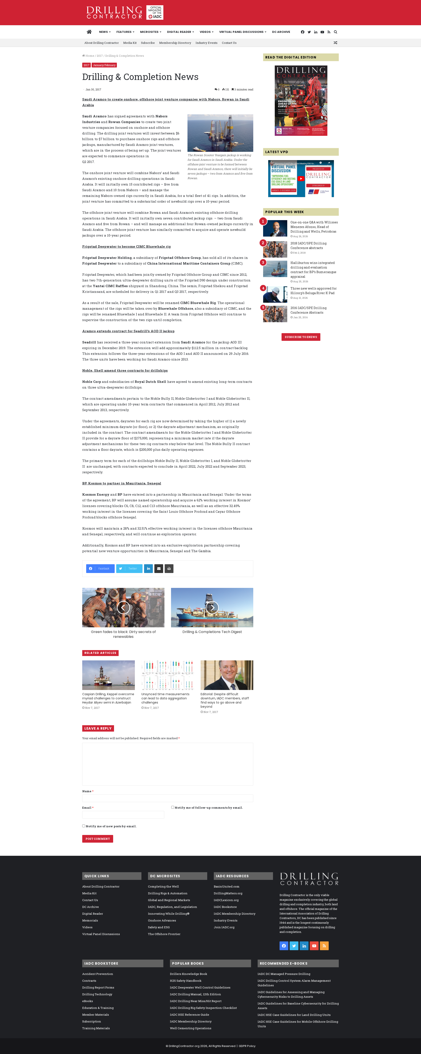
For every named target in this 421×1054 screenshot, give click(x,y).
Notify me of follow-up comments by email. (209, 808)
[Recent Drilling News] (301, 135)
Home (89, 56)
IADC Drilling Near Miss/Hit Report (195, 1001)
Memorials (90, 920)
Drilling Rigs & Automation (167, 893)
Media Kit (130, 43)
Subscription (91, 1021)
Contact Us (229, 43)
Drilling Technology (97, 994)
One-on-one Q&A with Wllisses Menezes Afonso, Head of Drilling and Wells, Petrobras (314, 226)
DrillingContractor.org (184, 1046)
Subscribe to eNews (301, 337)
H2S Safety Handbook (186, 981)
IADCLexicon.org (226, 900)
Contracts (89, 981)
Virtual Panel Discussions (241, 32)
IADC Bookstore (225, 907)
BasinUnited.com (226, 886)
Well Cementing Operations (190, 1028)
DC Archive (281, 32)
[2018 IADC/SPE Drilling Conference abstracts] (275, 249)
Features (124, 32)
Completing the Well (163, 886)
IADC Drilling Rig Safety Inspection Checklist (203, 1008)
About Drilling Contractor (101, 43)
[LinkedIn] (148, 568)
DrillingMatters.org (228, 893)
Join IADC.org (224, 927)
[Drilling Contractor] (122, 12)
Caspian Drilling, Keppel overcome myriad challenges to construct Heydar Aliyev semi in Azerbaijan (108, 698)
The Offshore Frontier (164, 934)
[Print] (169, 568)
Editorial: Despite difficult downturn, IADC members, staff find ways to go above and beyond (225, 700)
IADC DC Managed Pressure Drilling (284, 974)
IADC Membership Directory (234, 914)
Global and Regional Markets (169, 900)
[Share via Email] (158, 568)
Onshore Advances (162, 920)
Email (87, 808)
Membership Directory (175, 43)
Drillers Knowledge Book (188, 974)
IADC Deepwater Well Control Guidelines (200, 987)
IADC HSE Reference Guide (189, 1015)
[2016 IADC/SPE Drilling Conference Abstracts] (275, 314)
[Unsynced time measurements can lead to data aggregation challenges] (167, 675)
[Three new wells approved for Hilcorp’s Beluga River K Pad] (275, 294)
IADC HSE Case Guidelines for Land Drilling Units (294, 1015)
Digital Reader (179, 32)
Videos (205, 32)
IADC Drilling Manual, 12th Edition (195, 994)
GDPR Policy (247, 1046)
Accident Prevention (97, 974)
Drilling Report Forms (98, 987)
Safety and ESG (159, 927)
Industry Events (207, 43)
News (103, 32)
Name (87, 791)
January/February (104, 65)
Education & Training (98, 1008)
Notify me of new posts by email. (111, 826)
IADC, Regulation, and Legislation (172, 907)
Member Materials (95, 1015)
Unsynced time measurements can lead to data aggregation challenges (165, 698)
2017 (100, 56)
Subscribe (148, 43)
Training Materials (96, 1028)
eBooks (87, 1001)
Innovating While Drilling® (168, 914)
